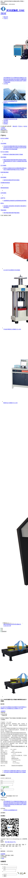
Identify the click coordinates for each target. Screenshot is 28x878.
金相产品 (22, 80)
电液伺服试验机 (10, 79)
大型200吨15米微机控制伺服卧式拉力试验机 (14, 772)
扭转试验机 (17, 79)
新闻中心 (5, 102)
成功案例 (5, 120)
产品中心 (5, 18)
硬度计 (2, 203)
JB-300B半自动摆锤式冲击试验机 (11, 270)
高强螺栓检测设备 (5, 182)
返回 (2, 129)
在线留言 (3, 711)
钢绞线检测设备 (10, 80)
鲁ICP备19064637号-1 (10, 842)
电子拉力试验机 (13, 77)
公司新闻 (5, 119)
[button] (5, 787)
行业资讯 (10, 119)
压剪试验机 (17, 80)
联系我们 (5, 123)
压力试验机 (3, 165)
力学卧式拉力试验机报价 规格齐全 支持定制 (14, 770)
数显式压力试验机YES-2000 (10, 402)
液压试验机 (20, 77)
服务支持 (15, 101)
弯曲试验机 (7, 82)
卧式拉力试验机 (5, 138)
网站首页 (5, 17)
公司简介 (5, 101)
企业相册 (10, 101)
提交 (5, 875)
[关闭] (2, 858)
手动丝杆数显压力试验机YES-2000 (12, 329)
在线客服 (3, 853)
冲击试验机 (6, 77)
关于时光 (5, 83)
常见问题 (15, 119)
